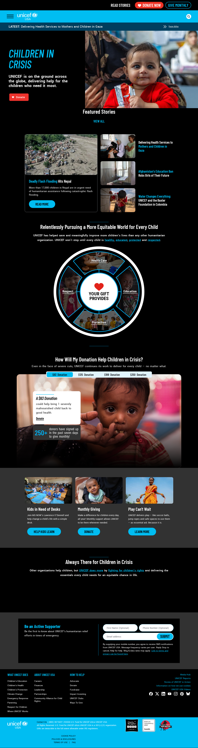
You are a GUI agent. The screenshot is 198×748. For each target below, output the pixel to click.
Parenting (12, 702)
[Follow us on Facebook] (150, 693)
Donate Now (152, 5)
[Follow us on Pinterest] (181, 693)
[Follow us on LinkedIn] (163, 693)
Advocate (74, 681)
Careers (38, 681)
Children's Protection (17, 689)
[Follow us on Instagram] (175, 693)
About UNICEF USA (44, 675)
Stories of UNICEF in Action (177, 682)
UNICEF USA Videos (181, 689)
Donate (40, 418)
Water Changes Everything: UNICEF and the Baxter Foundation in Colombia (73, 26)
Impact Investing (78, 694)
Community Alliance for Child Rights (48, 700)
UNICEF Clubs (76, 698)
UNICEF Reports (183, 678)
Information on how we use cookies (173, 685)
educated (121, 240)
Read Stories (120, 5)
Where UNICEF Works (17, 711)
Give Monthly (178, 5)
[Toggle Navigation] (10, 16)
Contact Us (42, 722)
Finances (38, 685)
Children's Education (17, 681)
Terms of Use (60, 742)
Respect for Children (17, 707)
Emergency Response (17, 698)
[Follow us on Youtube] (169, 693)
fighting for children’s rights (126, 570)
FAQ (74, 742)
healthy (109, 240)
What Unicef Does (17, 675)
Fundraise (74, 689)
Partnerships (40, 694)
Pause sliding (174, 26)
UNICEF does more (91, 570)
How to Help (77, 675)
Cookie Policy (68, 736)
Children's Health (15, 685)
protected (135, 240)
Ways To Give (76, 702)
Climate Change (14, 694)
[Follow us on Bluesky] (188, 693)
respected (154, 240)
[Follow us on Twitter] (157, 693)
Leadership (39, 689)
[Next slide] (165, 26)
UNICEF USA (27, 16)
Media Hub (185, 674)
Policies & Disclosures (64, 739)
